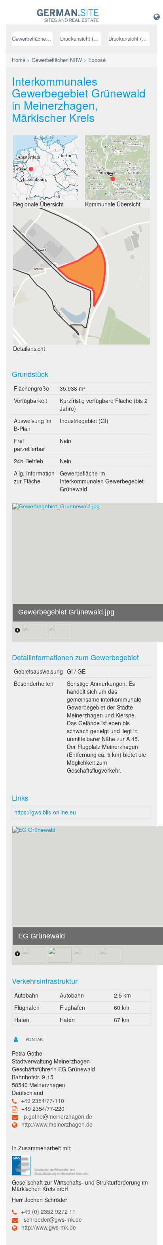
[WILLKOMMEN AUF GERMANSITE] (68, 16)
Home (18, 60)
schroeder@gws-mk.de (53, 1219)
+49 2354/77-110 (42, 1101)
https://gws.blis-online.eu (45, 812)
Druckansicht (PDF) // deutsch (80, 38)
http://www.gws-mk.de (48, 1227)
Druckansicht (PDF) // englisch (129, 38)
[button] (156, 16)
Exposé (97, 60)
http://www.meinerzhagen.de (57, 1124)
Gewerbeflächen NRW (32, 38)
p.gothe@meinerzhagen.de (58, 1116)
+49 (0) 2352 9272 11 (48, 1211)
